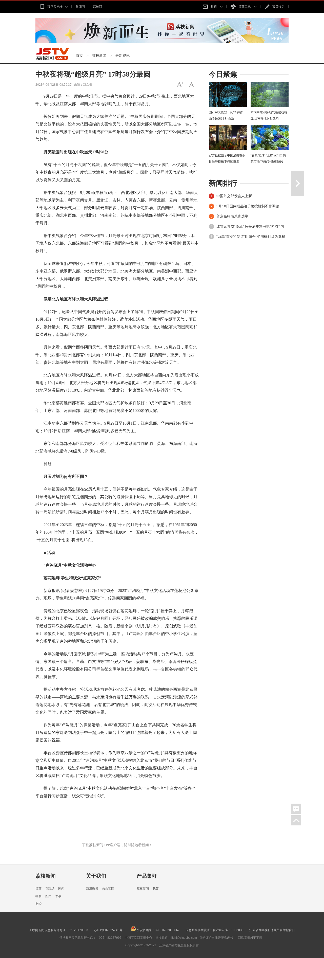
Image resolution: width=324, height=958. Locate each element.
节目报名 (278, 6)
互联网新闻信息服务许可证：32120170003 (58, 930)
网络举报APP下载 (250, 937)
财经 (38, 904)
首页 (79, 55)
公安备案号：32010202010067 (158, 930)
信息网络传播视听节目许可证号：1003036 (215, 930)
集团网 (80, 6)
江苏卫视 (244, 6)
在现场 (49, 888)
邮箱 (214, 6)
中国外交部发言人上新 (234, 196)
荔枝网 (97, 6)
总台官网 (108, 888)
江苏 (38, 888)
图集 (48, 896)
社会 (38, 896)
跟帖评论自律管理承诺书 (216, 937)
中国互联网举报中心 (138, 937)
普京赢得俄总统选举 (232, 216)
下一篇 (297, 183)
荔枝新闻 (99, 55)
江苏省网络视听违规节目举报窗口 (272, 930)
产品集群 (147, 876)
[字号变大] (180, 84)
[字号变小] (192, 84)
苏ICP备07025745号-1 (109, 930)
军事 (58, 896)
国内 (61, 888)
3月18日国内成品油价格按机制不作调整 (247, 206)
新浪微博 (92, 888)
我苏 (156, 888)
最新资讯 (122, 55)
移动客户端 (55, 6)
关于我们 (96, 876)
